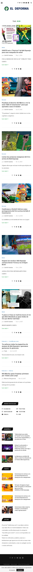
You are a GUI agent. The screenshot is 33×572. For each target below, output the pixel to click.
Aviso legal (14, 564)
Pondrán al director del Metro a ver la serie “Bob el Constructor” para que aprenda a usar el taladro (16, 104)
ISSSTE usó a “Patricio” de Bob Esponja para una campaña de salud (16, 51)
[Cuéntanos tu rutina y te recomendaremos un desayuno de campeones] (7, 476)
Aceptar (20, 570)
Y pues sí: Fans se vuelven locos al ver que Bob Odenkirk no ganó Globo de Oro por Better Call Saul (16, 317)
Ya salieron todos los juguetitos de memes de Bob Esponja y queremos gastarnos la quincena (15, 346)
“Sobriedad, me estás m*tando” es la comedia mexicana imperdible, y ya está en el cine (22, 436)
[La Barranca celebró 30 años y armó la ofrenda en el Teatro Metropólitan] (7, 459)
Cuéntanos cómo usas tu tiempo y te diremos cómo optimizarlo (22, 508)
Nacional (4, 99)
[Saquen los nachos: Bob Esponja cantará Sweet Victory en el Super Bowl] (16, 244)
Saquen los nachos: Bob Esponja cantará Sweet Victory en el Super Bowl (15, 262)
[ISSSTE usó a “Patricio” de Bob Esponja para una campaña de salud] (16, 34)
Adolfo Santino (8, 55)
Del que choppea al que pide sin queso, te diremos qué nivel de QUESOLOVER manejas (23, 487)
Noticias (11, 370)
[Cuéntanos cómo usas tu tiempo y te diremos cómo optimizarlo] (7, 509)
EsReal (3, 47)
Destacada (4, 341)
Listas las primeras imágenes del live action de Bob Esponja (16, 158)
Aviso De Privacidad (23, 564)
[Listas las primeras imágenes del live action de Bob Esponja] (16, 141)
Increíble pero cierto (14, 341)
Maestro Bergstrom (10, 378)
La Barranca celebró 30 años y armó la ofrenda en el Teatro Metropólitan (23, 457)
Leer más (4, 64)
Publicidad (7, 564)
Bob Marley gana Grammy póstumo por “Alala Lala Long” (15, 375)
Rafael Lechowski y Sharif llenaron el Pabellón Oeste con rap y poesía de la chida (22, 447)
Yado (5, 351)
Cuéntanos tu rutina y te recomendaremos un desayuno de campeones (22, 475)
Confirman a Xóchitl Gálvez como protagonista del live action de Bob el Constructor (16, 211)
